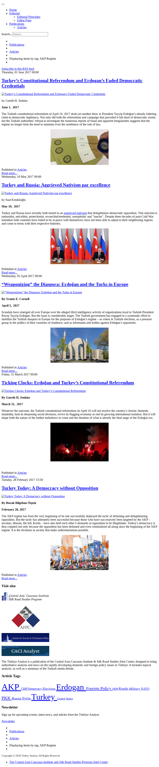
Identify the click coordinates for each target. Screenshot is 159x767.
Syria (26, 698)
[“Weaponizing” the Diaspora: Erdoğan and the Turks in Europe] (42, 292)
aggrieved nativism (75, 213)
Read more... (9, 173)
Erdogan (71, 687)
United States (65, 698)
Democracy (35, 689)
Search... (7, 34)
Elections (49, 689)
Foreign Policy (99, 688)
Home (13, 9)
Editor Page (24, 20)
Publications (16, 23)
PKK (7, 698)
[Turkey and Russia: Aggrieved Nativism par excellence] (37, 193)
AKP (11, 687)
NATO (145, 688)
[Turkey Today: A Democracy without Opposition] (33, 496)
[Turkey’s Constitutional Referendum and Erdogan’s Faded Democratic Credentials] (53, 94)
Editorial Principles (28, 16)
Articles (22, 27)
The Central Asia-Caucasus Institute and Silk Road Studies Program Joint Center (58, 762)
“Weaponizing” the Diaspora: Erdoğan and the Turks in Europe (65, 284)
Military (135, 689)
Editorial (14, 13)
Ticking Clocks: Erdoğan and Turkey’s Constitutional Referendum (68, 382)
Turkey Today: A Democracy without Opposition (50, 488)
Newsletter (8, 721)
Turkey (44, 696)
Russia (17, 698)
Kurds (124, 689)
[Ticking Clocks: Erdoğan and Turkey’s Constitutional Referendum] (44, 391)
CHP (24, 689)
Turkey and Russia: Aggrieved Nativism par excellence (56, 184)
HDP (115, 688)
